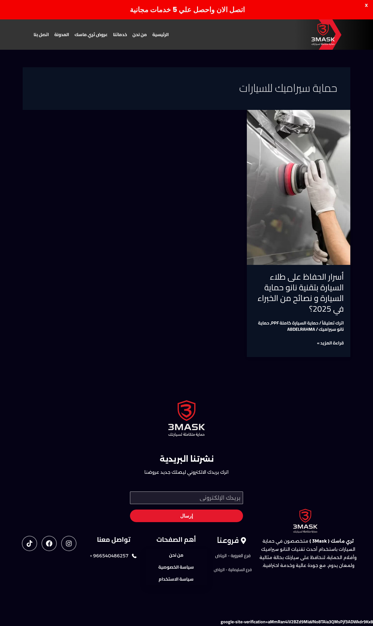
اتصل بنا (41, 34)
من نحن (139, 34)
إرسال (186, 516)
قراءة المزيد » (330, 343)
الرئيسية (160, 34)
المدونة (61, 34)
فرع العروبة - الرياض (233, 555)
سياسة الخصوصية (176, 567)
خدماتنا (120, 34)
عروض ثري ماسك (91, 34)
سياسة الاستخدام (176, 579)
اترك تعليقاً (333, 323)
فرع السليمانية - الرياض (233, 570)
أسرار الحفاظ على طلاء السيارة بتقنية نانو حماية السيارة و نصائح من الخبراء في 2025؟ (300, 292)
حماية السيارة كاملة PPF (294, 323)
